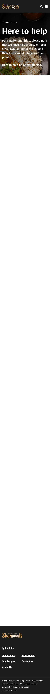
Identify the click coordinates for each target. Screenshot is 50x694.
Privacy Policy (7, 684)
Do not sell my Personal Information (15, 687)
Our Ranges (8, 655)
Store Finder (28, 655)
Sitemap (35, 684)
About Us (7, 667)
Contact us (27, 661)
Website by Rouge (9, 690)
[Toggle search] (41, 6)
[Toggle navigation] (46, 6)
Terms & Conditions (22, 684)
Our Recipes (8, 661)
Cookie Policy (37, 681)
